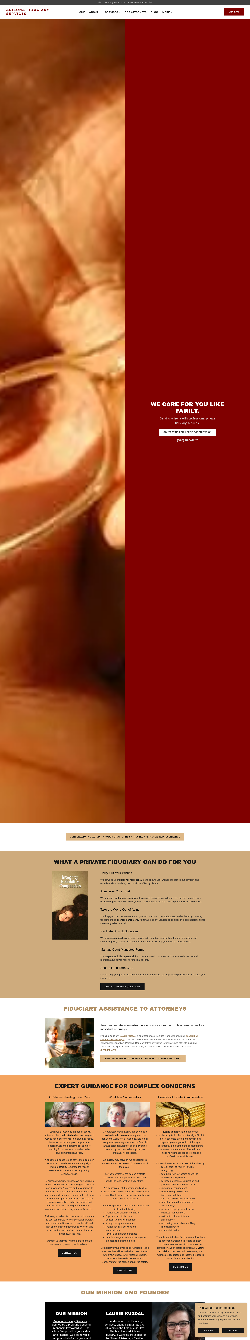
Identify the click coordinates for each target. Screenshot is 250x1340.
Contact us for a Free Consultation (187, 432)
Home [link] (81, 12)
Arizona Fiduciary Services (70, 1321)
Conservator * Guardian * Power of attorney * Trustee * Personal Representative (125, 837)
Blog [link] (154, 12)
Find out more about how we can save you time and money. (143, 1058)
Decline (208, 1331)
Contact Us (69, 1253)
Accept (233, 1331)
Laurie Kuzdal (125, 1324)
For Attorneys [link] (136, 12)
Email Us (234, 12)
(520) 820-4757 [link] (187, 440)
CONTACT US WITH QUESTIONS (122, 987)
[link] (38, 14)
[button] (95, 12)
